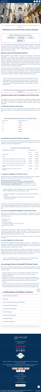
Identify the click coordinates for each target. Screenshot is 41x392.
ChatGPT (11, 37)
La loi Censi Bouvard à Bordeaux (10, 295)
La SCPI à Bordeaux (7, 311)
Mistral (20, 40)
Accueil (2, 25)
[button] (37, 1)
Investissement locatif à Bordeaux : (10, 25)
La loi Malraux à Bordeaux (9, 321)
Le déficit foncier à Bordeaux (9, 315)
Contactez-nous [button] (20, 385)
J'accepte (38, 390)
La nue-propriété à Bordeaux (9, 308)
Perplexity (21, 37)
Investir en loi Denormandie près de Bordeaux (14, 302)
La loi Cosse (5, 299)
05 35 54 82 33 (20, 346)
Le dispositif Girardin (7, 318)
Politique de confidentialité (20, 376)
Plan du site (20, 380)
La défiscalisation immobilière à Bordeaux (22, 25)
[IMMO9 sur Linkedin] (24, 351)
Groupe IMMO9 (20, 374)
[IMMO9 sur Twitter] (19, 351)
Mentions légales (20, 378)
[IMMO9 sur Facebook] (17, 351)
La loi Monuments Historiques (10, 305)
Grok (30, 37)
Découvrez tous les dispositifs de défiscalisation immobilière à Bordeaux (20, 91)
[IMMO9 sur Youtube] (22, 351)
